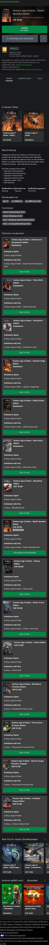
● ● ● (44, 38)
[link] (12, 126)
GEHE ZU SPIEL (24, 272)
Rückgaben (11, 929)
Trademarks (38, 941)
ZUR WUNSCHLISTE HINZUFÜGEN (21, 38)
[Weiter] (45, 839)
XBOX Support (8, 924)
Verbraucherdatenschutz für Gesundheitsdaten (18, 938)
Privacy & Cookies (15, 941)
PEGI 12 (12, 48)
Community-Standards (31, 924)
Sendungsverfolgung (24, 929)
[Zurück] (40, 839)
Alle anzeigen (32, 839)
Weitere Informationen (24, 65)
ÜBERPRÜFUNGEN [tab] (24, 78)
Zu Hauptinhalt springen (9, 1)
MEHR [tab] (40, 78)
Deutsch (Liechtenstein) (9, 932)
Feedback (18, 924)
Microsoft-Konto (25, 927)
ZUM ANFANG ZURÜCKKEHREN (24, 553)
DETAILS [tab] (9, 78)
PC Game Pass (5, 921)
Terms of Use (28, 941)
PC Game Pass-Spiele (20, 921)
